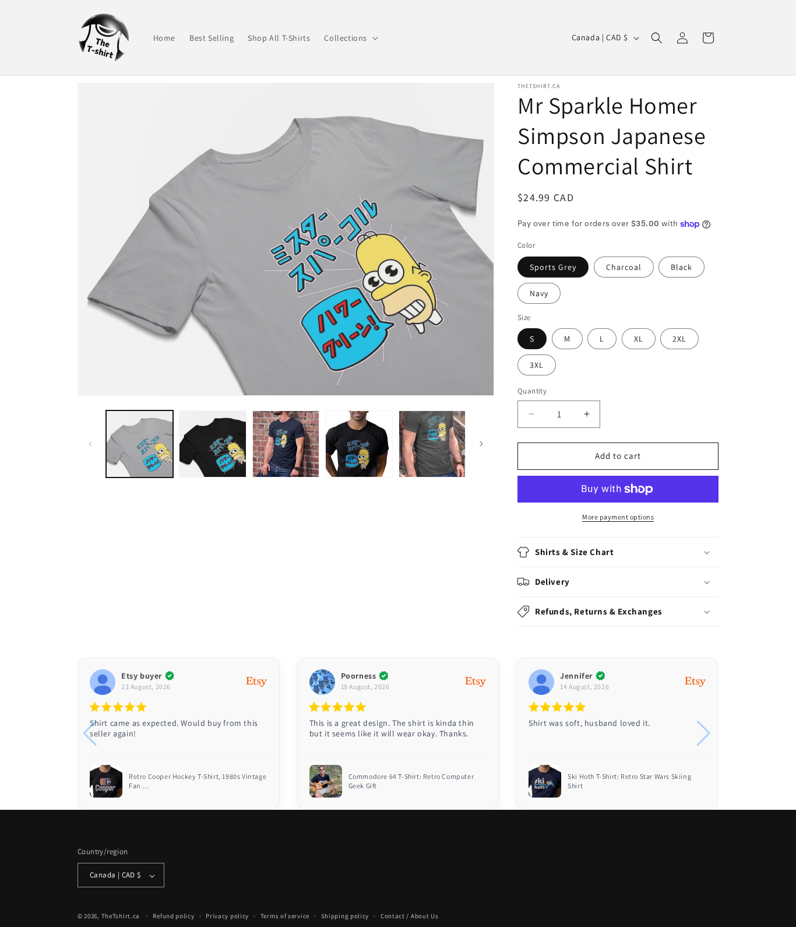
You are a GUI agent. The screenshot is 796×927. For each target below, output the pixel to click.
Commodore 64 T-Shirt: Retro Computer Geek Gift (411, 781)
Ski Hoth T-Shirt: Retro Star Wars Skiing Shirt (629, 781)
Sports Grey (553, 267)
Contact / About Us (410, 916)
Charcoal (624, 267)
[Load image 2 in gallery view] (212, 443)
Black (681, 267)
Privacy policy (227, 916)
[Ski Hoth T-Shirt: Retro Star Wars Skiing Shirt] (545, 781)
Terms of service (284, 916)
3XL (537, 365)
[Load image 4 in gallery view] (358, 443)
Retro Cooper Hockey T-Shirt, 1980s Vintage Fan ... (197, 781)
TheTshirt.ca (120, 916)
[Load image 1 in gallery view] (139, 443)
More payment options (618, 516)
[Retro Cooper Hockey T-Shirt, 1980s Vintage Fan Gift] (106, 781)
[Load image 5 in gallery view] (432, 443)
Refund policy (173, 916)
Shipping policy (345, 916)
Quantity (532, 391)
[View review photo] (325, 781)
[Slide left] (90, 444)
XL (638, 338)
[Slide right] (481, 444)
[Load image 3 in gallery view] (285, 443)
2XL (679, 338)
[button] (350, 37)
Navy (539, 293)
